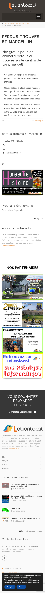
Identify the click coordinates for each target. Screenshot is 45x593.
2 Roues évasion (23, 305)
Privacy (5, 461)
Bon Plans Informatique (22, 356)
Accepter (10, 587)
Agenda (40, 219)
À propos (6, 469)
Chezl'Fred (15, 509)
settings (35, 582)
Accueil (6, 23)
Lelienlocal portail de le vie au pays (25, 518)
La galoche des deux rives (22, 331)
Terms (4, 465)
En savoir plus (38, 121)
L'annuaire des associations (20, 23)
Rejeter (21, 587)
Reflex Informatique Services (22, 277)
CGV (3, 457)
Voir (21, 195)
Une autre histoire (22, 172)
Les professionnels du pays (32, 531)
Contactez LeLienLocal (20, 411)
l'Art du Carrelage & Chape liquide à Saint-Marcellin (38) (25, 485)
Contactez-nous (8, 246)
